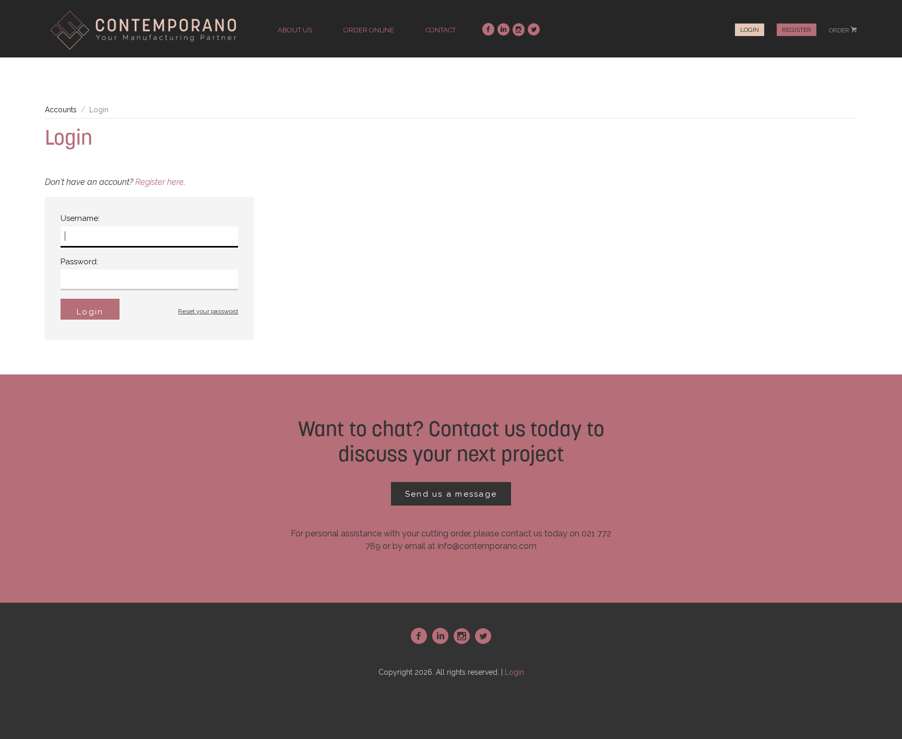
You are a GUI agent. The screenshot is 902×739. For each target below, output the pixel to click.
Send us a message (451, 494)
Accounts (61, 109)
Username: (80, 218)
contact (440, 30)
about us (295, 30)
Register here (159, 182)
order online (368, 30)
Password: (79, 261)
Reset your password (208, 311)
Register (796, 29)
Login (749, 29)
